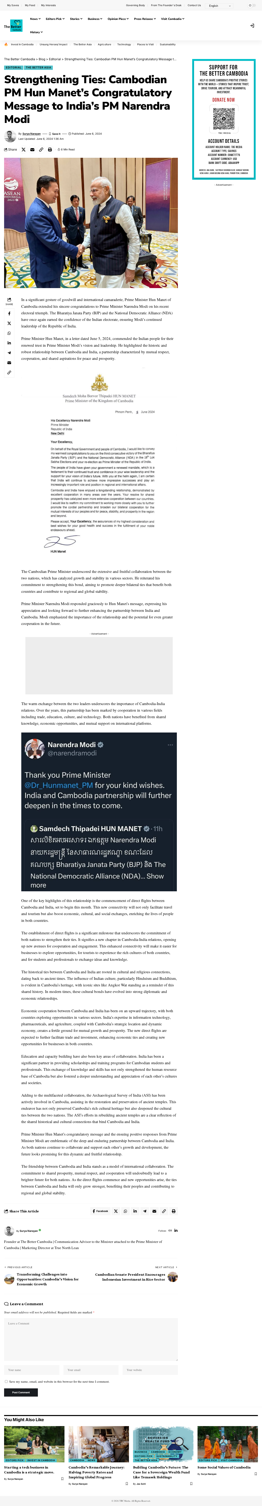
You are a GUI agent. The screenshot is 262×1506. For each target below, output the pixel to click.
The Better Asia (82, 44)
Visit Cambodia (231, 1460)
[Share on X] (23, 149)
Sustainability (168, 44)
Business (141, 1451)
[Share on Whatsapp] (9, 333)
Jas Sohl (141, 1483)
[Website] (170, 1231)
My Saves (13, 5)
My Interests (48, 5)
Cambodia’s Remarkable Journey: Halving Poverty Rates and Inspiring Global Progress (96, 1472)
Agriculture (104, 44)
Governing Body (135, 5)
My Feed (30, 5)
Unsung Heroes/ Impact (53, 44)
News (91, 1460)
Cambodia (77, 1460)
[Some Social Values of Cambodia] (228, 1444)
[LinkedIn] (176, 1231)
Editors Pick (15, 1460)
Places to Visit (145, 44)
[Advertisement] (99, 665)
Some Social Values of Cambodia (224, 1467)
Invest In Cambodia (22, 44)
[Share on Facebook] (9, 314)
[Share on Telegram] (9, 353)
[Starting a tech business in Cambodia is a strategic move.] (34, 1444)
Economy (175, 1451)
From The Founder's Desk (166, 5)
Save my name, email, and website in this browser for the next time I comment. (59, 1381)
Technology (124, 44)
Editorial (13, 67)
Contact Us (194, 5)
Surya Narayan (32, 133)
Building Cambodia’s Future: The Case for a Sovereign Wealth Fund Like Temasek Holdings (161, 1472)
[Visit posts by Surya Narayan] (9, 1231)
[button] (240, 5)
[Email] (32, 149)
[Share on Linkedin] (9, 343)
